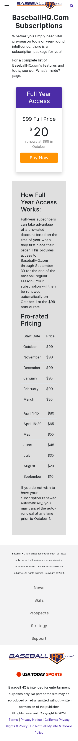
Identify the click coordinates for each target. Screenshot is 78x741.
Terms (13, 719)
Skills (39, 600)
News (39, 587)
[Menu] (6, 6)
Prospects (39, 613)
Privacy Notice (31, 719)
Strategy (39, 625)
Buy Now (39, 157)
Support (39, 638)
